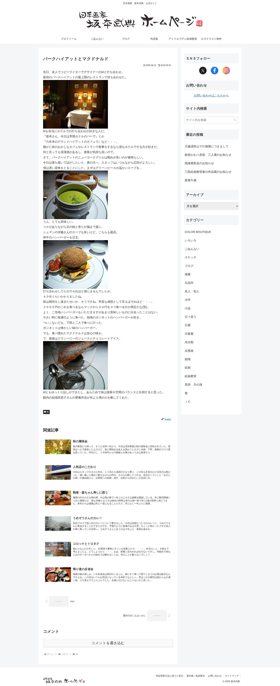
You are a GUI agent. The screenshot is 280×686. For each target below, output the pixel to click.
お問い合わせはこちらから (211, 95)
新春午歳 (190, 180)
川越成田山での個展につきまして (206, 146)
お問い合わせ (215, 676)
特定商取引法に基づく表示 (169, 676)
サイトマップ (232, 676)
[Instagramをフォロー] (226, 70)
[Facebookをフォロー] (214, 70)
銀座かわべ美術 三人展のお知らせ (208, 154)
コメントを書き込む (108, 643)
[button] (235, 120)
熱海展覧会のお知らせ (199, 163)
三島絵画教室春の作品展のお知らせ (208, 171)
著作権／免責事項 (196, 676)
